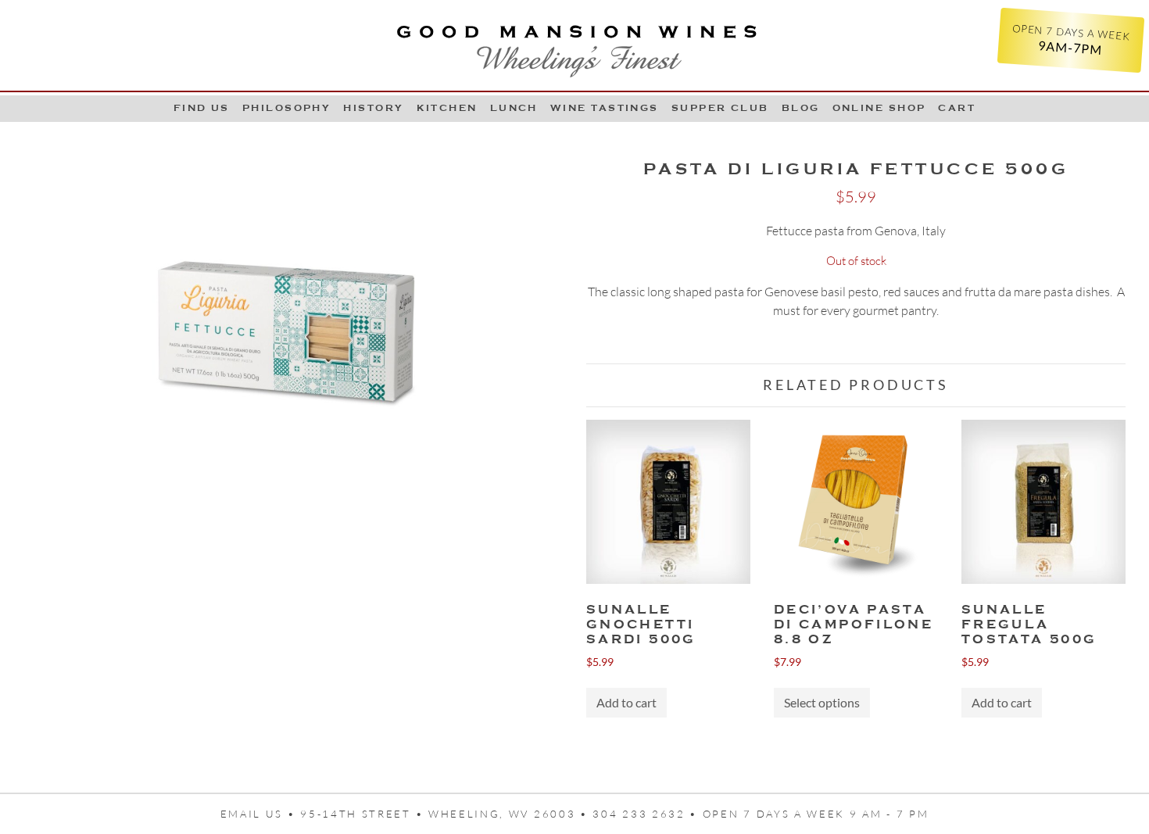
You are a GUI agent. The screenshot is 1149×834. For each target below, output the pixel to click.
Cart (956, 107)
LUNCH (514, 107)
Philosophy (286, 107)
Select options (822, 702)
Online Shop (879, 107)
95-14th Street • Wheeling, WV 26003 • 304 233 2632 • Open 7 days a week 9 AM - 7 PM (614, 813)
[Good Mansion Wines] (574, 45)
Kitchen (447, 107)
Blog (801, 107)
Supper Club (720, 107)
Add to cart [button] (626, 702)
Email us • (260, 813)
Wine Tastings (604, 107)
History (373, 107)
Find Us (202, 107)
